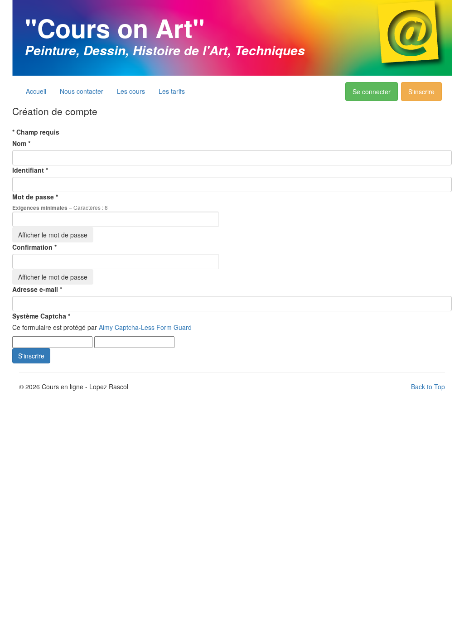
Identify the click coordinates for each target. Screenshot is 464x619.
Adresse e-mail (37, 289)
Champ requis (35, 131)
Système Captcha (41, 315)
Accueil (36, 91)
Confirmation (34, 246)
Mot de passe (35, 196)
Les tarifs (172, 91)
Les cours (131, 91)
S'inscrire (421, 91)
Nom (21, 143)
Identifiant (30, 169)
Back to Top (428, 386)
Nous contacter (81, 91)
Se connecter (372, 91)
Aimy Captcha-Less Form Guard (145, 327)
